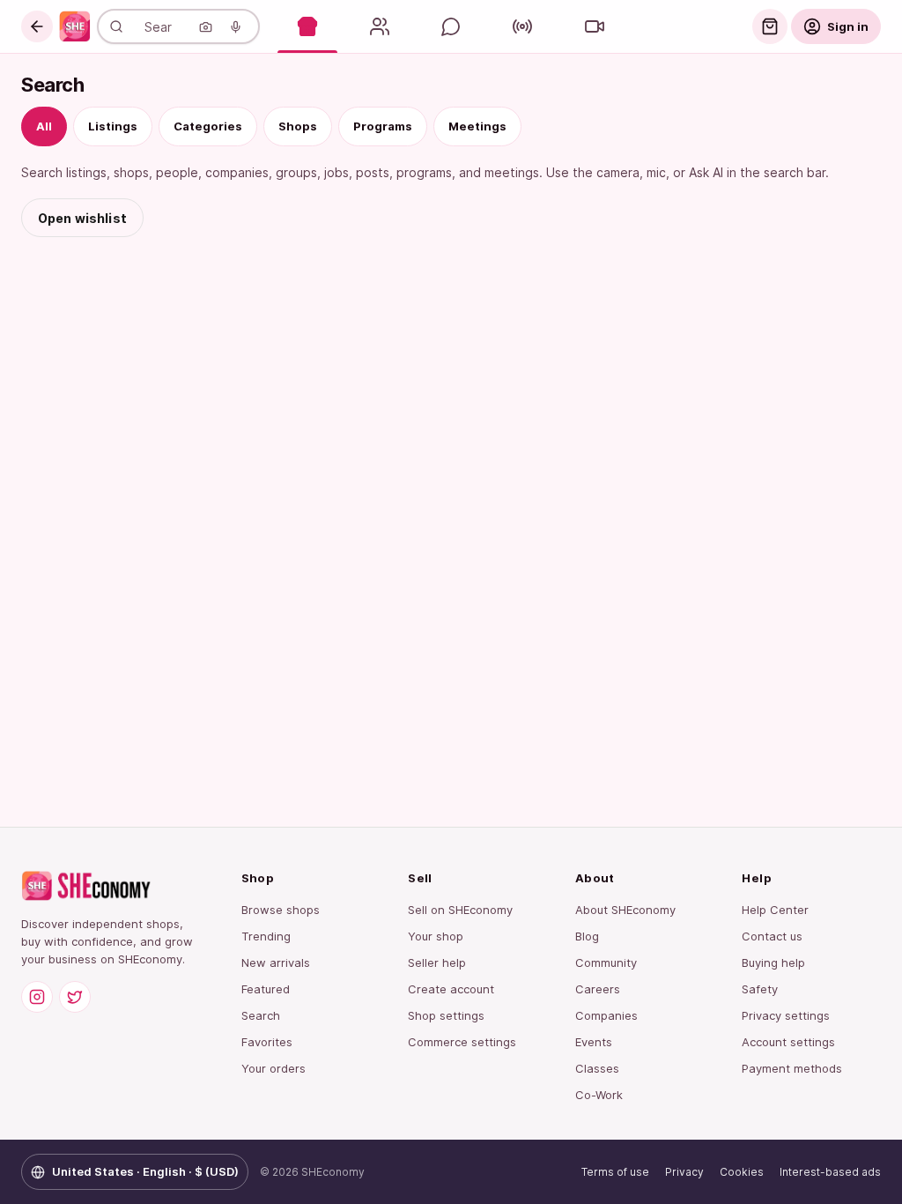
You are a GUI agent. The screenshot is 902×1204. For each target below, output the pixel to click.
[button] (37, 26)
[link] (75, 26)
